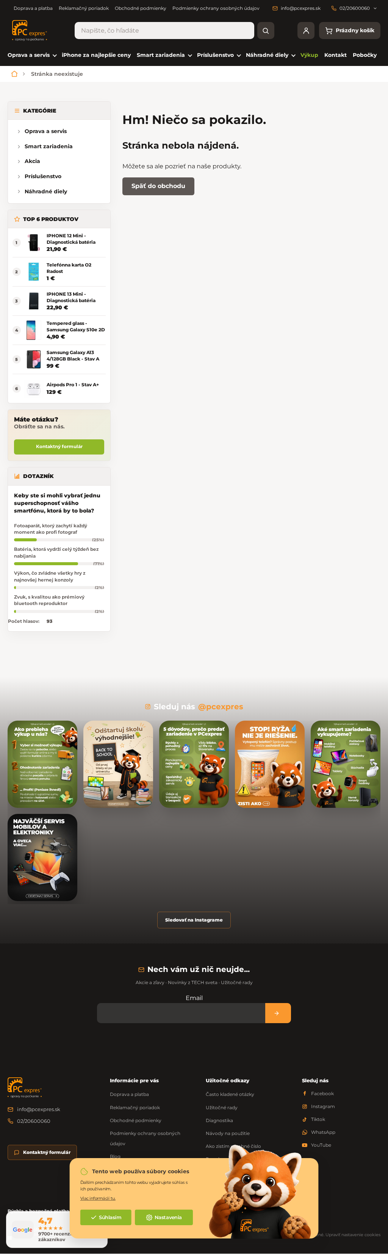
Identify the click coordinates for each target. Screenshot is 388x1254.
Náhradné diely (46, 191)
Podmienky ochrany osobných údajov (216, 8)
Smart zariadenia (49, 146)
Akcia (32, 161)
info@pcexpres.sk (38, 1109)
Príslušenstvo (43, 176)
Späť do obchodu (158, 186)
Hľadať (265, 30)
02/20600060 (33, 1121)
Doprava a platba (33, 8)
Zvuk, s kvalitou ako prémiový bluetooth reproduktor (49, 600)
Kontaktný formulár (59, 446)
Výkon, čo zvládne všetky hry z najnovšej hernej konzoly (49, 576)
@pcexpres (220, 706)
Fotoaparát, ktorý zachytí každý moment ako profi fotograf (50, 529)
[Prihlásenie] (305, 30)
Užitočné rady (222, 1107)
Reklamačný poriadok (84, 8)
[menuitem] (32, 55)
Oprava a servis (46, 131)
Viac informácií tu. (98, 1198)
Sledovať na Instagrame (194, 920)
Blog (115, 1156)
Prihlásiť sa (278, 1013)
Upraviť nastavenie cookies (352, 1234)
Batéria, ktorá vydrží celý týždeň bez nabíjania (56, 552)
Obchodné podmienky (140, 8)
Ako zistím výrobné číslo (233, 1146)
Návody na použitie (228, 1133)
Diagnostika (219, 1120)
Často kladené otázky (230, 1094)
